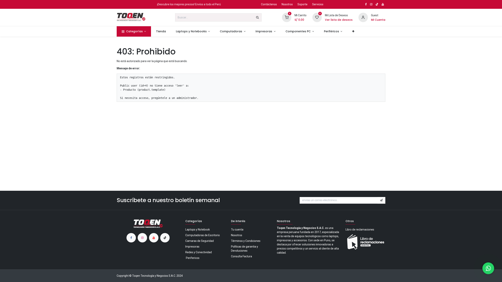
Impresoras (192, 246)
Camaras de (199, 240)
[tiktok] (165, 237)
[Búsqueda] (257, 17)
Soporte (302, 4)
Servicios (317, 4)
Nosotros (287, 4)
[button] (381, 200)
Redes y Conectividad (198, 252)
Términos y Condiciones (245, 240)
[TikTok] (377, 4)
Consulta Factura (241, 256)
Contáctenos (269, 4)
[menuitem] (134, 31)
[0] (286, 17)
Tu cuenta (237, 229)
